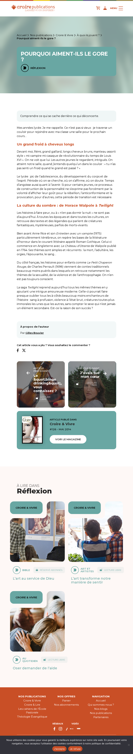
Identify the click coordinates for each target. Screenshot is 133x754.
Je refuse (75, 748)
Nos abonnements (66, 704)
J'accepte (59, 748)
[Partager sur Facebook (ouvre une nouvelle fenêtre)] (18, 351)
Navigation (101, 696)
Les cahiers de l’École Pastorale (32, 710)
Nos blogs (100, 708)
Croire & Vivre (64, 35)
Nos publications (41, 35)
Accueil (21, 35)
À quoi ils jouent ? (88, 35)
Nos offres (66, 696)
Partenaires (100, 717)
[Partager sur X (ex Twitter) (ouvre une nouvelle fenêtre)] (24, 350)
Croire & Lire (32, 704)
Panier (66, 700)
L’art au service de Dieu (33, 578)
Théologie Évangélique (32, 716)
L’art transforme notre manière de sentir (91, 580)
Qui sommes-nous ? (101, 704)
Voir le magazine (68, 439)
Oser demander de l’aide (35, 668)
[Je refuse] (128, 745)
